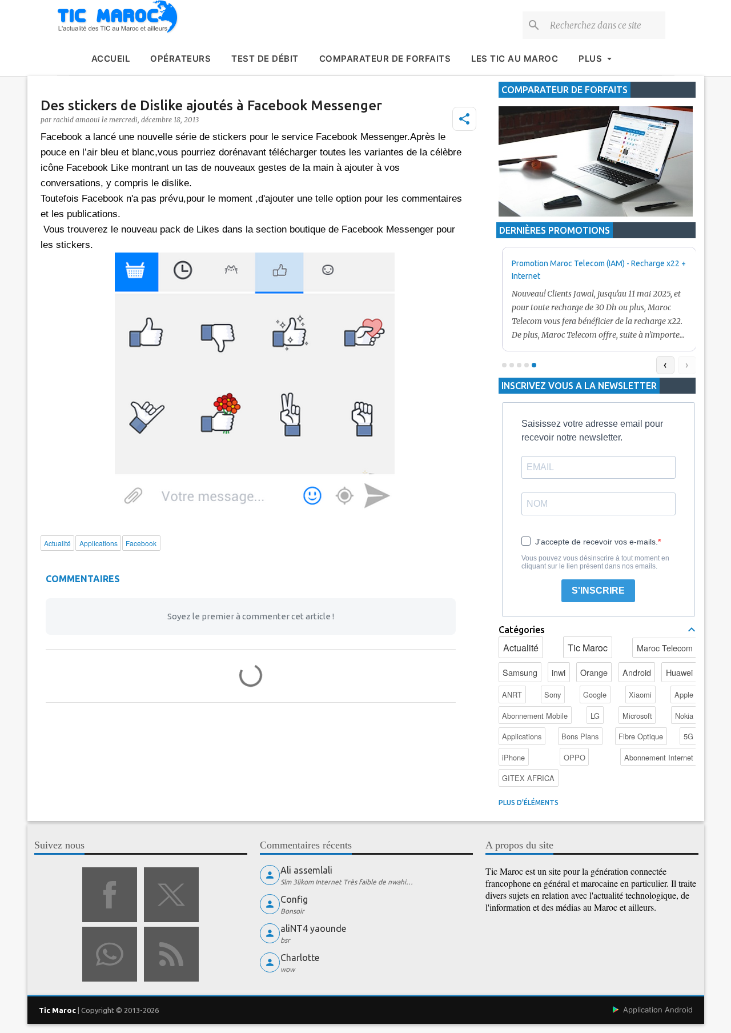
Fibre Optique (640, 736)
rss (171, 954)
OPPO (574, 757)
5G (688, 736)
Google (595, 694)
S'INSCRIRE (598, 590)
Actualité (521, 647)
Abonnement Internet (658, 757)
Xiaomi (640, 694)
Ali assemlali (306, 870)
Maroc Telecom (665, 648)
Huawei (679, 672)
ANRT (512, 694)
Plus (590, 58)
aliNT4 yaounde (313, 928)
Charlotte (299, 957)
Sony (552, 694)
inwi (558, 672)
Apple (683, 694)
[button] (464, 119)
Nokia (684, 715)
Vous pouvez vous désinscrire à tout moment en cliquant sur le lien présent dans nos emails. (595, 562)
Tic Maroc (588, 647)
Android (636, 672)
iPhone (513, 757)
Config (294, 899)
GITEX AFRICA (528, 777)
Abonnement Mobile (535, 715)
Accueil (110, 58)
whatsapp (109, 954)
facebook (109, 894)
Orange (594, 672)
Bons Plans (580, 736)
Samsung (520, 672)
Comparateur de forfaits (385, 58)
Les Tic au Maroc (514, 58)
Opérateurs (180, 58)
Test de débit (265, 58)
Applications (521, 736)
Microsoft (637, 715)
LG (595, 715)
